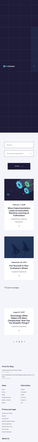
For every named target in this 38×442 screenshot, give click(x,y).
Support (23, 389)
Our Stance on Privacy (7, 413)
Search (17, 166)
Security (4, 416)
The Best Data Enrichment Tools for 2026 (11, 370)
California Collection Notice (8, 421)
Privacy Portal (5, 429)
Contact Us (23, 400)
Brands (3, 402)
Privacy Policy (5, 418)
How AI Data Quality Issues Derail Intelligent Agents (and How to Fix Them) (18, 375)
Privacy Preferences (6, 431)
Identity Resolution (6, 397)
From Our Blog (7, 367)
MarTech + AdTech (6, 400)
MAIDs (3, 394)
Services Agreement (7, 424)
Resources (23, 397)
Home (3, 389)
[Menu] (34, 66)
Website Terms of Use (7, 426)
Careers (22, 394)
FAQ (22, 402)
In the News (24, 392)
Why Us (4, 392)
